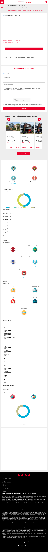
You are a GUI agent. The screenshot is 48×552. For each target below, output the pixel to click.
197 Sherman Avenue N (26, 142)
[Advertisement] (24, 450)
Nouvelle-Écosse (16, 497)
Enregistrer (9, 147)
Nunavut (31, 497)
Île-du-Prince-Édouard (23, 497)
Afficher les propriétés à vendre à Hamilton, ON (12, 40)
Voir (16, 147)
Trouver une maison (5, 496)
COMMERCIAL (4, 484)
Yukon (28, 497)
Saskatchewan (31, 496)
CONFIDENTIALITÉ (5, 488)
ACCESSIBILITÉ (4, 491)
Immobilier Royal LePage (24, 2)
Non (4, 73)
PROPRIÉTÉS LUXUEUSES (6, 482)
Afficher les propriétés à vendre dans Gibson (11, 42)
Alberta (16, 496)
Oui (8, 73)
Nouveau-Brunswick (37, 496)
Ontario (10, 496)
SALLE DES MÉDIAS (5, 479)
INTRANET (4, 485)
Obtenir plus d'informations (24, 48)
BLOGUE (3, 481)
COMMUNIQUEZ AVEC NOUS (7, 478)
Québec (13, 496)
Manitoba (26, 496)
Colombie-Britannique (21, 496)
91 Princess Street (10, 142)
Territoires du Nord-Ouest (9, 497)
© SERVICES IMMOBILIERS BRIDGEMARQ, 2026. (13, 493)
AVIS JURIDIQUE (5, 487)
